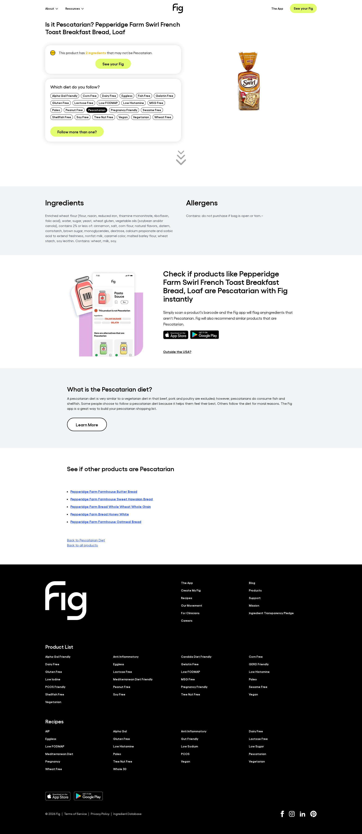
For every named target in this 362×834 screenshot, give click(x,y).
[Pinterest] (313, 814)
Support (255, 597)
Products (255, 590)
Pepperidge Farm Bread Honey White (99, 514)
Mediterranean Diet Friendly (133, 679)
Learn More (87, 424)
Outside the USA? (177, 352)
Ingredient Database (127, 814)
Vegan (123, 117)
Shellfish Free (61, 117)
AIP (47, 731)
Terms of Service (75, 814)
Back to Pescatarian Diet (86, 540)
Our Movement (191, 605)
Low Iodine (52, 679)
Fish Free (144, 95)
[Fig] (178, 8)
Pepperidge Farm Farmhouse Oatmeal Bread (105, 522)
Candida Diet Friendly (196, 656)
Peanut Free (74, 110)
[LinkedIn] (302, 814)
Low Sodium (189, 746)
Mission (254, 605)
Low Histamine (133, 102)
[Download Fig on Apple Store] (57, 796)
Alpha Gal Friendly (64, 95)
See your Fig (303, 8)
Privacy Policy (100, 814)
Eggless (127, 95)
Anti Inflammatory (125, 656)
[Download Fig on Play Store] (88, 796)
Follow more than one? (77, 131)
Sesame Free (152, 110)
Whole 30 (119, 768)
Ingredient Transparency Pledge (271, 612)
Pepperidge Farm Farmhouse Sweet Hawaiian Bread (111, 499)
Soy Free (82, 117)
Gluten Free (60, 102)
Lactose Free (83, 102)
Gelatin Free (164, 95)
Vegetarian (141, 117)
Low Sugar (256, 746)
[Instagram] (292, 814)
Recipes (186, 597)
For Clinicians (190, 612)
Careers (186, 620)
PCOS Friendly (55, 686)
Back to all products (82, 545)
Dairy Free (109, 95)
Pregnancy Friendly (124, 110)
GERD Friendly (259, 664)
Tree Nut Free (103, 117)
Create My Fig (191, 590)
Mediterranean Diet (59, 753)
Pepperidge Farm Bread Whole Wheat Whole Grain (110, 506)
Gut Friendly (189, 738)
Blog (252, 582)
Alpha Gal (120, 731)
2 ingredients (96, 53)
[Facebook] (282, 814)
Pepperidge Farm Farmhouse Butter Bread (103, 491)
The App (277, 8)
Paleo (56, 110)
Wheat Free (162, 117)
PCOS (185, 753)
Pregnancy (52, 761)
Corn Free (90, 95)
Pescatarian (96, 110)
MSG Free (156, 102)
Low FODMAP (108, 102)
